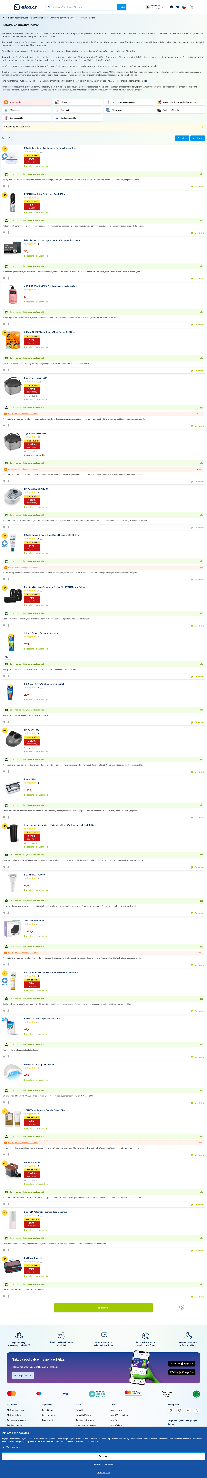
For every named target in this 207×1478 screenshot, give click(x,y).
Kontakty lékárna (83, 1415)
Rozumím (103, 1456)
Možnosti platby (14, 1415)
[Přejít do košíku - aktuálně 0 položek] (191, 7)
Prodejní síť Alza (14, 1425)
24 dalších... (103, 1307)
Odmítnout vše (103, 1472)
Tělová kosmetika (86, 18)
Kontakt (79, 1410)
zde (145, 81)
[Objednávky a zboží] (171, 7)
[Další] (182, 1307)
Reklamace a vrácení (16, 1420)
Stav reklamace (49, 1415)
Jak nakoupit (47, 1420)
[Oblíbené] (177, 7)
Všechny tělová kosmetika (17, 126)
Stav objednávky (49, 1410)
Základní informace (85, 1420)
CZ (173, 1424)
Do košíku (199, 187)
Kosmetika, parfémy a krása (62, 18)
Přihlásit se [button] (155, 8)
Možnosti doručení (15, 1410)
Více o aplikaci (20, 1375)
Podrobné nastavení (103, 1464)
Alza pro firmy (116, 1410)
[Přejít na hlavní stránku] (25, 7)
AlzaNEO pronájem (119, 1415)
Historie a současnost (86, 1425)
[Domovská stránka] (3, 17)
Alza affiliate (116, 1425)
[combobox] (81, 7)
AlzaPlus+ (115, 1420)
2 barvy (8, 657)
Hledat (122, 7)
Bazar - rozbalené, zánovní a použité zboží (27, 18)
